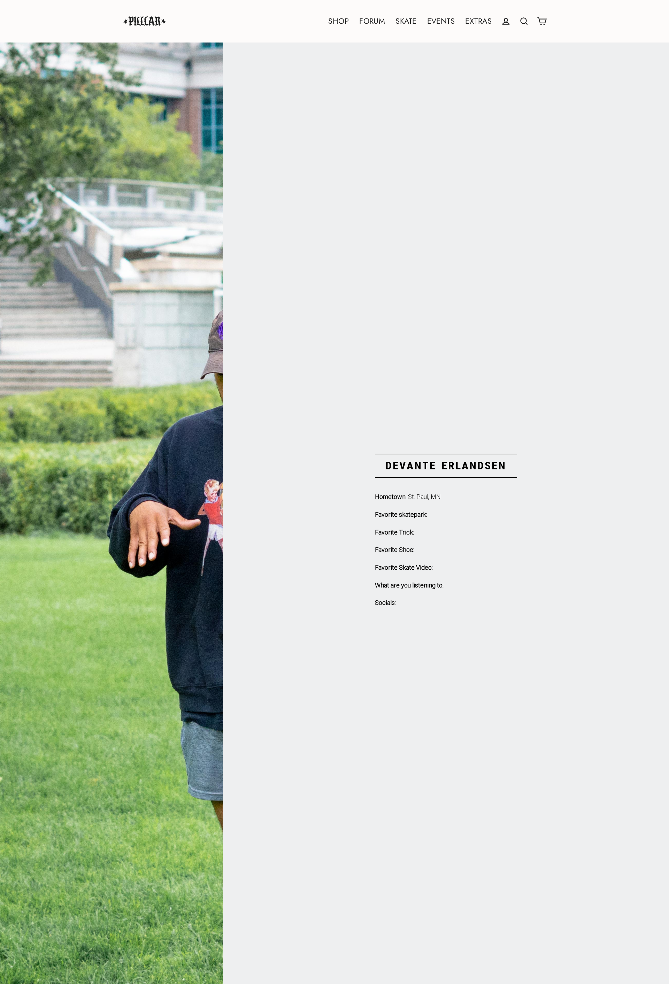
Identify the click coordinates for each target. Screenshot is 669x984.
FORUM (372, 21)
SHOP (338, 21)
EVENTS (441, 21)
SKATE (405, 21)
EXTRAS (478, 21)
